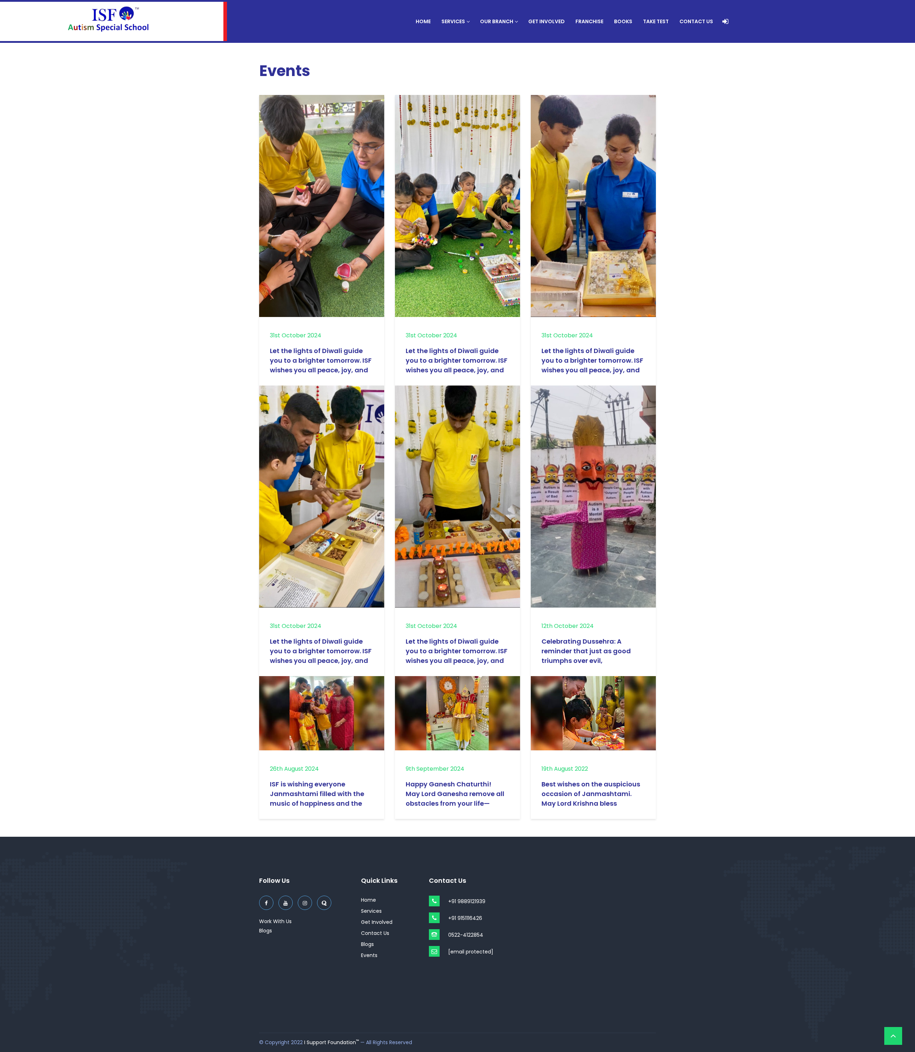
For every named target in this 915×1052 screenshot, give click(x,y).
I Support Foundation (331, 1042)
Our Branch (496, 21)
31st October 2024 (295, 335)
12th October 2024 (567, 626)
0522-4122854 (465, 934)
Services (453, 21)
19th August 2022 (564, 769)
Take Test (656, 21)
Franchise (589, 21)
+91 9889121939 (466, 901)
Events (369, 955)
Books (623, 21)
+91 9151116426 (465, 918)
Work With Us (275, 921)
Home (423, 21)
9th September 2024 (435, 769)
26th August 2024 (294, 769)
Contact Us (696, 21)
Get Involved (546, 21)
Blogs (265, 930)
